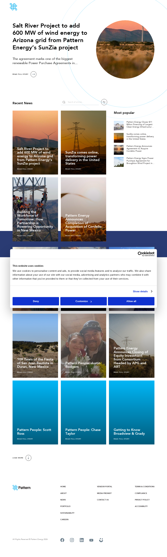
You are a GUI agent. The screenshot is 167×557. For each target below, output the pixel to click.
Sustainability (67, 513)
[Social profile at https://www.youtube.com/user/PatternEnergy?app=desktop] (91, 540)
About (63, 493)
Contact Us (103, 500)
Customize (82, 301)
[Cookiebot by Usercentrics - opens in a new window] (140, 254)
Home (63, 487)
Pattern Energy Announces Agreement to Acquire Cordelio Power (139, 148)
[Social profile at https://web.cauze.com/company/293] (101, 540)
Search (64, 102)
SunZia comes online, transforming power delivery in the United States (140, 136)
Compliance (141, 493)
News (63, 500)
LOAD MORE (18, 458)
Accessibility (141, 506)
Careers (64, 520)
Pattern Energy (22, 6)
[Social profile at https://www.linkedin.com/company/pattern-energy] (82, 540)
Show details (140, 291)
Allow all (131, 301)
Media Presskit (104, 493)
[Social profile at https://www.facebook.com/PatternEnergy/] (62, 540)
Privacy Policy (142, 500)
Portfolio (65, 506)
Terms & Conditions (144, 487)
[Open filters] (104, 102)
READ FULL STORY (20, 74)
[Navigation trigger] (155, 7)
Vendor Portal (104, 487)
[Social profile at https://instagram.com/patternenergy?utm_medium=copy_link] (72, 540)
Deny (36, 301)
